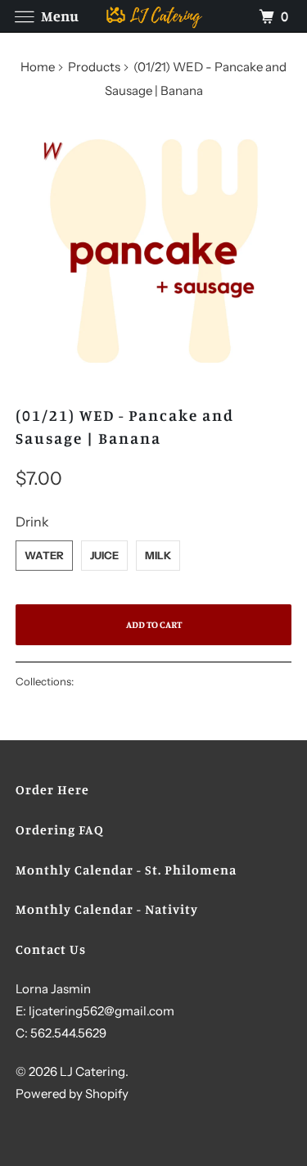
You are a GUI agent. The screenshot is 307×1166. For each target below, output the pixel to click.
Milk (158, 555)
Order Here (52, 789)
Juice (104, 555)
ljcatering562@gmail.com (101, 1011)
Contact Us (51, 949)
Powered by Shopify (72, 1093)
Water (44, 555)
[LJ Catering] (154, 16)
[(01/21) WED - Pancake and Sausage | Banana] (153, 254)
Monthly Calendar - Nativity (107, 909)
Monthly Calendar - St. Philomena (126, 869)
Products (94, 67)
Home (37, 67)
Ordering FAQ (60, 829)
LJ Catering (92, 1071)
